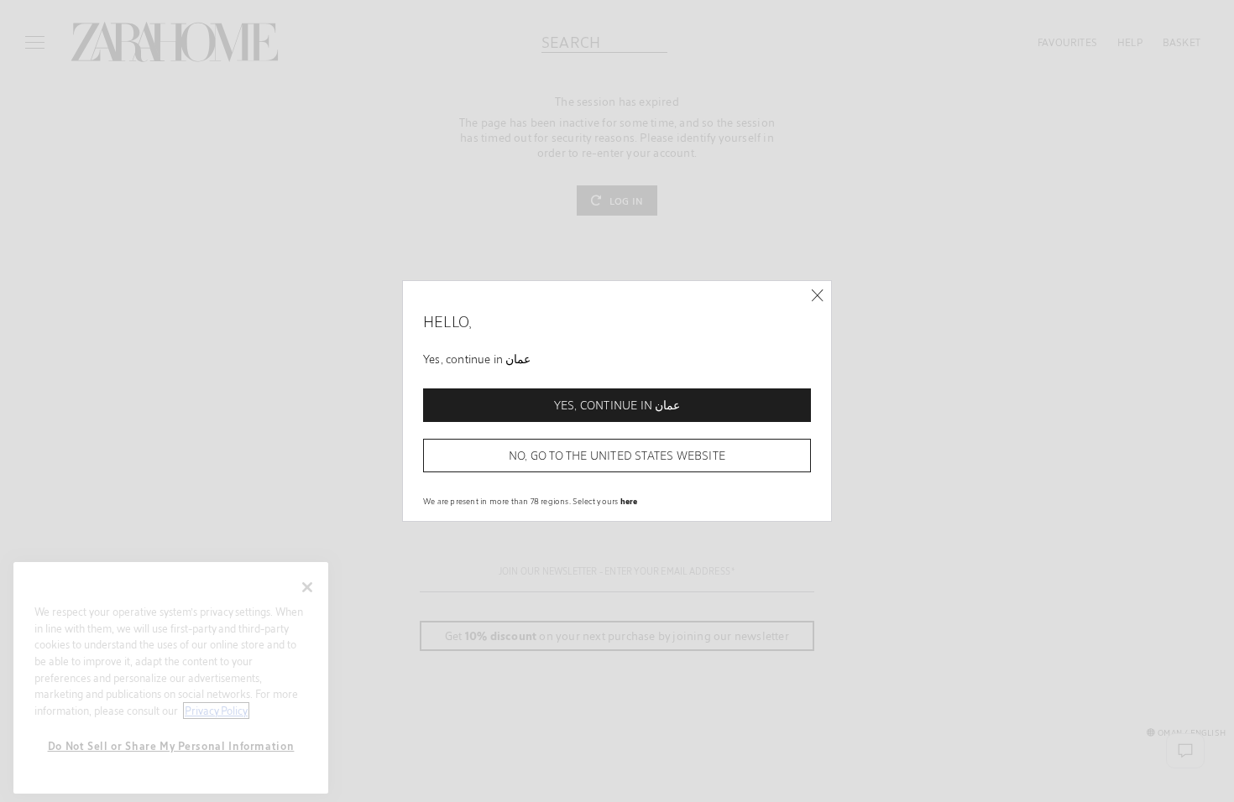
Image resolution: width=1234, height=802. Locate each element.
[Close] (817, 296)
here (629, 501)
